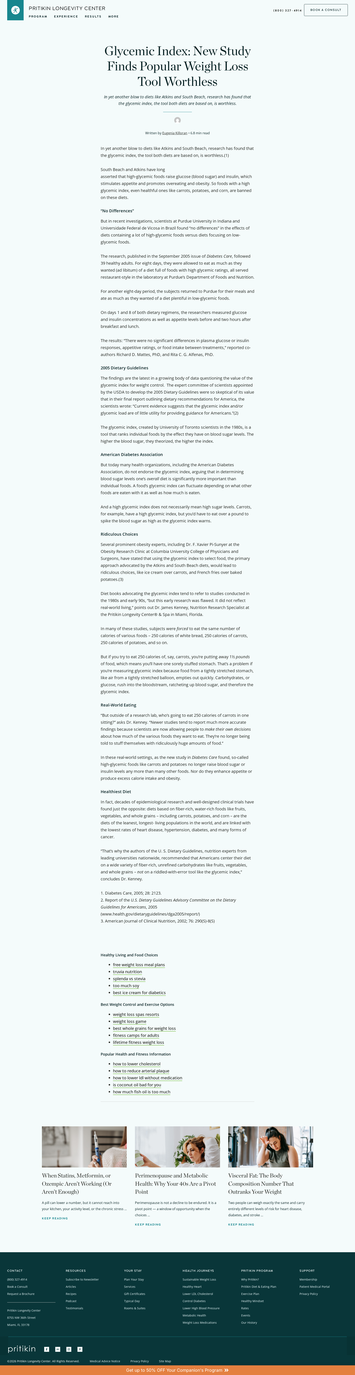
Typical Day (132, 1301)
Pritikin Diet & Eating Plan (258, 1287)
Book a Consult (17, 1287)
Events (245, 1315)
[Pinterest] (79, 1349)
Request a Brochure (21, 1294)
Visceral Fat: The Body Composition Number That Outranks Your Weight (261, 1183)
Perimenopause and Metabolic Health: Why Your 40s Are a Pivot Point (175, 1183)
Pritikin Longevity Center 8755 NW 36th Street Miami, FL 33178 (24, 1317)
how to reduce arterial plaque (141, 1071)
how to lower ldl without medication (147, 1078)
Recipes (71, 1294)
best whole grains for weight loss (144, 1028)
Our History (249, 1322)
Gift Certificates (134, 1294)
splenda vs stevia (129, 978)
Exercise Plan (250, 1294)
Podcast (71, 1301)
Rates (245, 1308)
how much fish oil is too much (141, 1092)
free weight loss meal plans (139, 964)
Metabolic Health (194, 1315)
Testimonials (74, 1308)
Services (129, 1287)
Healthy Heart (192, 1287)
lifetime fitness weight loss (138, 1042)
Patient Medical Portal (315, 1287)
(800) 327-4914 (287, 10)
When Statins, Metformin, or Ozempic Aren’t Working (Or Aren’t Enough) (77, 1183)
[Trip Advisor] (57, 1349)
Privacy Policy (309, 1294)
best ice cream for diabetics (139, 992)
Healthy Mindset (252, 1301)
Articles (71, 1287)
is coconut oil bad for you (137, 1085)
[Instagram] (68, 1349)
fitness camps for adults (136, 1035)
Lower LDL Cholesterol (198, 1294)
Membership (308, 1279)
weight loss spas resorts (136, 1014)
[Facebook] (46, 1349)
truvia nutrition (127, 971)
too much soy (126, 985)
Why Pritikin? (250, 1279)
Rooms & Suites (134, 1308)
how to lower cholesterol (136, 1064)
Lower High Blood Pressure (201, 1308)
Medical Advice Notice (105, 1361)
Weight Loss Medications (200, 1322)
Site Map (165, 1361)
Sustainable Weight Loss (199, 1279)
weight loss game (129, 1021)
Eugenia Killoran (174, 133)
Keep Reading (55, 1218)
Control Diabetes (194, 1301)
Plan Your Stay (134, 1279)
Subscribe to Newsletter (82, 1279)
